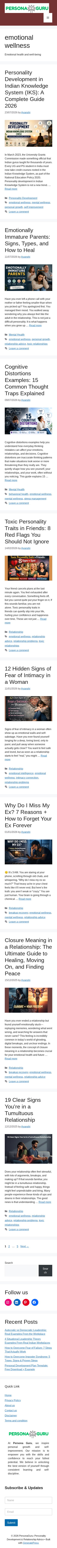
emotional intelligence (21, 773)
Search (9, 1263)
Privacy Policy (13, 1400)
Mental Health (17, 334)
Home (8, 1395)
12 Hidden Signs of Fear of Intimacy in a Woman (28, 675)
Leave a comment (19, 211)
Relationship (16, 632)
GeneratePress (31, 1543)
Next (24, 1246)
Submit (11, 1522)
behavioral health (18, 494)
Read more (11, 189)
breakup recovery (18, 912)
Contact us (11, 1410)
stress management (35, 498)
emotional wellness (20, 202)
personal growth (14, 207)
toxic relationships (37, 344)
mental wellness (41, 202)
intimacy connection (27, 777)
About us (10, 1405)
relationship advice (15, 344)
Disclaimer (11, 1415)
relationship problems (25, 641)
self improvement (33, 207)
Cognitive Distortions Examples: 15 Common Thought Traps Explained (26, 380)
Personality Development (23, 198)
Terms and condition (16, 1420)
